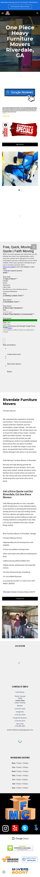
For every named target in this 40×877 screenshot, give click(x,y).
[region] (20, 5)
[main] (20, 41)
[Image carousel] (20, 171)
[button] (2, 13)
